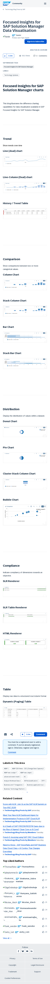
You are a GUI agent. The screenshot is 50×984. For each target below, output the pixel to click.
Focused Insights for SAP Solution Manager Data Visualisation (23, 26)
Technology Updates (11, 75)
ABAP (5, 768)
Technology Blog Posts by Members (20, 832)
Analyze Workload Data (12, 781)
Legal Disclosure (37, 965)
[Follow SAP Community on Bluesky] (23, 951)
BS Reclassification (30, 781)
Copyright (12, 965)
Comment (12, 752)
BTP (43, 781)
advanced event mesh (11, 777)
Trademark (12, 972)
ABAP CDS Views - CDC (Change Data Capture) (27, 768)
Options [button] (26, 45)
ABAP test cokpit (25, 773)
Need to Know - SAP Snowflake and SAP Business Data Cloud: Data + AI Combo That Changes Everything (24, 848)
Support (37, 972)
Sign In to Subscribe (35, 42)
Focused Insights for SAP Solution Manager (18, 67)
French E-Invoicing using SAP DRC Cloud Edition (23, 837)
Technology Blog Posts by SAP (15, 9)
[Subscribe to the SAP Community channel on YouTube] (27, 951)
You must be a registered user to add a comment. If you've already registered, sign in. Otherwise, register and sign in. (24, 745)
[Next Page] (27, 792)
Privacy (12, 958)
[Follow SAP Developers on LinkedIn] (32, 951)
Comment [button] (40, 734)
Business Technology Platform (14, 789)
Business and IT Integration (13, 785)
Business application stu (35, 785)
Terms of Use (38, 958)
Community (17, 3)
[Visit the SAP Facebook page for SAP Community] (18, 951)
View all (6, 938)
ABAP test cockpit (10, 773)
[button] (5, 56)
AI (24, 777)
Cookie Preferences (12, 978)
